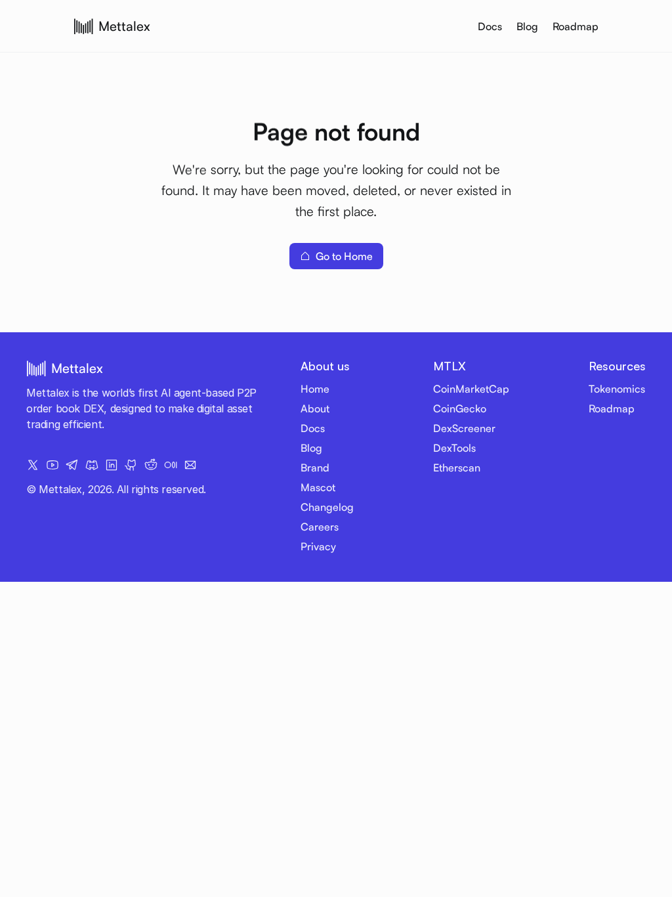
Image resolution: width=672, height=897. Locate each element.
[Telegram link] (72, 464)
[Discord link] (91, 464)
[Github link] (131, 464)
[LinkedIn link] (111, 464)
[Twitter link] (32, 464)
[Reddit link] (151, 464)
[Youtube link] (52, 464)
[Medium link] (170, 464)
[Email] (190, 464)
